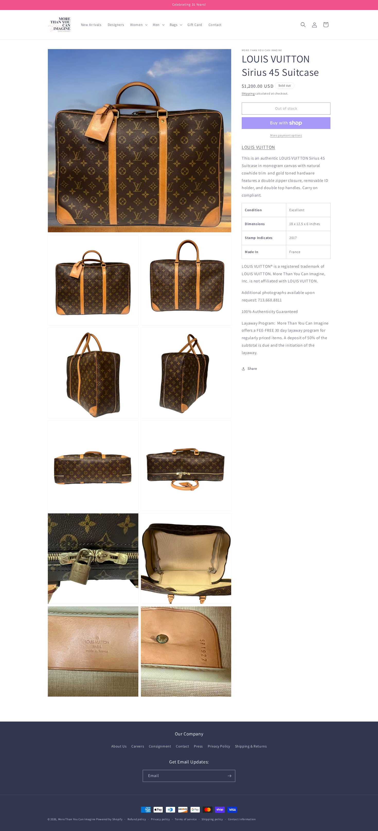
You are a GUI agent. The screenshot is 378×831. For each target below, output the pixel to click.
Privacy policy (160, 819)
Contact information (242, 819)
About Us (119, 746)
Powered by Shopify (109, 819)
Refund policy (137, 819)
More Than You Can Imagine (77, 819)
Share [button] (252, 368)
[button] (138, 24)
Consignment (160, 746)
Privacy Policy (219, 746)
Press (198, 746)
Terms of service (185, 819)
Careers (137, 746)
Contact (182, 746)
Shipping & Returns (251, 746)
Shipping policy (212, 819)
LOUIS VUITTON (258, 147)
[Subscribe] (229, 776)
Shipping (248, 93)
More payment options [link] (286, 135)
